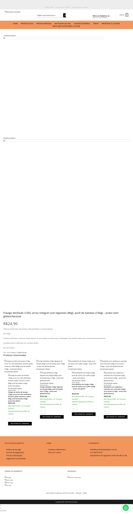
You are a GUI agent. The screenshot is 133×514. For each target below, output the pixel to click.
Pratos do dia (21, 352)
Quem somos (49, 7)
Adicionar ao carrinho (20, 423)
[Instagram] (77, 14)
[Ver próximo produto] (15, 138)
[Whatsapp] (68, 14)
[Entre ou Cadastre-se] (94, 12)
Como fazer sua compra (80, 7)
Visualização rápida (11, 372)
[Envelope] (86, 14)
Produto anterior (10, 36)
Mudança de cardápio (62, 7)
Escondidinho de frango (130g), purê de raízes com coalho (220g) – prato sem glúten (83, 386)
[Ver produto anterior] (3, 36)
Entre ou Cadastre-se (101, 16)
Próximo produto (9, 138)
